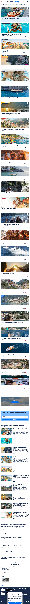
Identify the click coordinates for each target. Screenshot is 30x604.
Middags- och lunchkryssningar (6, 530)
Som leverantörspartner (25, 589)
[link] (15, 14)
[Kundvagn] (22, 1)
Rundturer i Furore (19, 584)
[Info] (12, 6)
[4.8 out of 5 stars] (15, 564)
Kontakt (14, 589)
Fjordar (3, 532)
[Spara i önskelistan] (28, 8)
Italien (4, 584)
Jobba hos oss (20, 591)
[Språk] (25, 1)
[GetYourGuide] (2, 1)
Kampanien (7, 584)
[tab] (6, 545)
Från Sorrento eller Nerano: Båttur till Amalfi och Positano (5, 569)
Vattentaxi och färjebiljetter (5, 533)
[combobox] (10, 1)
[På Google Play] (9, 590)
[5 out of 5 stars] (5, 571)
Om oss (20, 589)
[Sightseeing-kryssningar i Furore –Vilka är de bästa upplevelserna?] (28, 538)
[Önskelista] (20, 1)
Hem (1, 584)
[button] (15, 14)
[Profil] (27, 1)
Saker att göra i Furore (13, 584)
